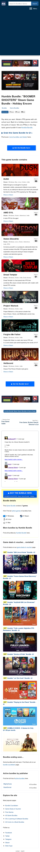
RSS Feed (8, 846)
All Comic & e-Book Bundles (14, 822)
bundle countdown (9, 765)
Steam (7, 842)
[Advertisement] (20, 33)
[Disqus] (20, 459)
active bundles (20, 778)
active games (16, 511)
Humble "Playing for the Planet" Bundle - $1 (19, 703)
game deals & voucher (24, 547)
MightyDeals (20, 784)
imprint (22, 851)
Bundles (4, 108)
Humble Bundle (26, 127)
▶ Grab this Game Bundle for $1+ (16, 132)
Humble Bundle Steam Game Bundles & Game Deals (20, 411)
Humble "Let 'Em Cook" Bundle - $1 (20, 678)
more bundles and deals (18, 137)
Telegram (8, 839)
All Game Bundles (11, 815)
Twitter (7, 836)
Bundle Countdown (11, 805)
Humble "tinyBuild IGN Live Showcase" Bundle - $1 (19, 603)
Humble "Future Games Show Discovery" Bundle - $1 (20, 577)
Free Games (9, 812)
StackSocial (20, 787)
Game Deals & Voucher (13, 809)
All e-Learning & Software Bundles (16, 819)
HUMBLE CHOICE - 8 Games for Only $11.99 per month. (18, 729)
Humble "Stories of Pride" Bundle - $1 (20, 654)
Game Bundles (14, 108)
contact (18, 851)
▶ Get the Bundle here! (21, 148)
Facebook (8, 833)
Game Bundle (11, 506)
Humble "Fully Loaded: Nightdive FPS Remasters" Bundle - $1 (18, 629)
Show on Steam (8, 195)
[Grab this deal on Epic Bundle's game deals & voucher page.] (20, 564)
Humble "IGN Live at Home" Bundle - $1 (21, 552)
